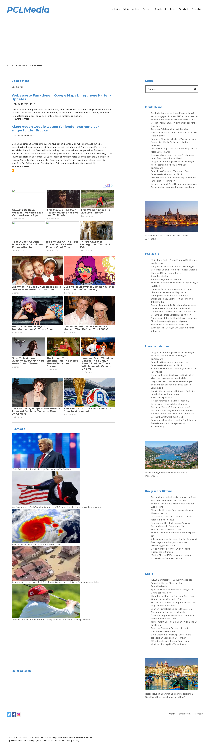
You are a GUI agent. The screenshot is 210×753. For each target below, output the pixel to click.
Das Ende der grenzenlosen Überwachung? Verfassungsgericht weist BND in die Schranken (174, 115)
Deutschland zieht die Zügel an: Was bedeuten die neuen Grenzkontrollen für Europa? (174, 307)
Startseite (115, 9)
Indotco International (30, 737)
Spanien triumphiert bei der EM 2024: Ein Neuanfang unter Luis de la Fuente (171, 611)
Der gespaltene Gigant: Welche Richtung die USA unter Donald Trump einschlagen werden (57, 507)
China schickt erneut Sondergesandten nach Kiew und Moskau (173, 512)
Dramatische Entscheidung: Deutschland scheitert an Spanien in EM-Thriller (171, 636)
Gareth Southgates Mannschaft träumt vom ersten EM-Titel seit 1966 (172, 617)
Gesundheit (197, 9)
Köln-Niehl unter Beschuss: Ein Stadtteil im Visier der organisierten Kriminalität (172, 377)
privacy (76, 740)
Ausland (135, 9)
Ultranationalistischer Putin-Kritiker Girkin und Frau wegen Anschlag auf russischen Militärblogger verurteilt (174, 542)
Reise (172, 9)
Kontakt (199, 713)
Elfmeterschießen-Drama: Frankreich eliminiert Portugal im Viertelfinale (170, 643)
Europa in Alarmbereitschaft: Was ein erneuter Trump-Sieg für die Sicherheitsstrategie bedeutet (174, 142)
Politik (126, 9)
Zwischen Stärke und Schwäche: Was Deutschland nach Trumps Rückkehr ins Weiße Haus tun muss (174, 132)
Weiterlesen (22, 119)
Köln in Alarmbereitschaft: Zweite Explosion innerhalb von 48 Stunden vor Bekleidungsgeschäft (173, 394)
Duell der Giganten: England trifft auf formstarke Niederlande (169, 630)
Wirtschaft (183, 9)
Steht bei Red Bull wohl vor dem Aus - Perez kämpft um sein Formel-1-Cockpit (173, 598)
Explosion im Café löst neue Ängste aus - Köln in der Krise (174, 370)
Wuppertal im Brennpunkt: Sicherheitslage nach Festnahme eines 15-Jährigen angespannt (172, 164)
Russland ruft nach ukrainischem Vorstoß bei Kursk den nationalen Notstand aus (173, 499)
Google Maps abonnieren (13, 170)
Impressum (185, 713)
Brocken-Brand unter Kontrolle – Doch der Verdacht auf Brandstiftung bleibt (172, 415)
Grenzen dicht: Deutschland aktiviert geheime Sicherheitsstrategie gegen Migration (174, 320)
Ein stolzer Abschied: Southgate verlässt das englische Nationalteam (173, 604)
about (68, 740)
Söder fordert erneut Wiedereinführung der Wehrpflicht (172, 505)
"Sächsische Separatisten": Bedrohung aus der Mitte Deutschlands (174, 150)
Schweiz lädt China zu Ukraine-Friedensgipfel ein (173, 534)
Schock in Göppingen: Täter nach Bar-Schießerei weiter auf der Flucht (170, 173)
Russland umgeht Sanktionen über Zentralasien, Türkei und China (168, 528)
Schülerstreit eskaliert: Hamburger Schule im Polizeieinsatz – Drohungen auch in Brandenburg (173, 423)
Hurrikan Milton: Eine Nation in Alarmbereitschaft (36, 544)
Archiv (172, 713)
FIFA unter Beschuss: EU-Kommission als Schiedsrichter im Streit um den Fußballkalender (171, 583)
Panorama (147, 9)
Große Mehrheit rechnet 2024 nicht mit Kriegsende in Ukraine (171, 550)
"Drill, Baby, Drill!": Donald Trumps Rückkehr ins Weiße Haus (41, 469)
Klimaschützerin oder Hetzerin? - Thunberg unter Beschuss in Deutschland (172, 157)
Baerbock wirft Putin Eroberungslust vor (171, 523)
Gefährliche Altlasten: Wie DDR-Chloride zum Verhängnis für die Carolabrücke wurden (173, 313)
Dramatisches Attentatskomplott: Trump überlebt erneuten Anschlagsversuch (51, 619)
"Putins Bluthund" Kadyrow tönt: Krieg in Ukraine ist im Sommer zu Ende (171, 557)
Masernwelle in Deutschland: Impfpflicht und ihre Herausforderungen (173, 179)
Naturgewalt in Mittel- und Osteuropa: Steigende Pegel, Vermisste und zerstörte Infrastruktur (172, 298)
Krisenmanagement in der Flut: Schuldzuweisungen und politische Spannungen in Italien (56, 582)
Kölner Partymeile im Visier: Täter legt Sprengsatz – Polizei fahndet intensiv (170, 402)
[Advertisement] (105, 38)
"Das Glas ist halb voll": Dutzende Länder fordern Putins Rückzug (171, 518)
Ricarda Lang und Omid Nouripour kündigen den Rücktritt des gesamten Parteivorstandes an (174, 186)
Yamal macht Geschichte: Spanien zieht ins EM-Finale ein (174, 623)
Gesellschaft (161, 9)
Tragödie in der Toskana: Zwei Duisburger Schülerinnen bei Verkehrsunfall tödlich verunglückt (171, 384)
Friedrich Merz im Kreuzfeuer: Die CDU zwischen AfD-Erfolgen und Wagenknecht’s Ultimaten (172, 327)
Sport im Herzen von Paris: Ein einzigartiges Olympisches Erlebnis (173, 591)
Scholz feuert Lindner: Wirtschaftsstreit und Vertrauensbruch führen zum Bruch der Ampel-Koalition (174, 122)
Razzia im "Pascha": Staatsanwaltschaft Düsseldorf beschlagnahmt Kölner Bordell (172, 409)
